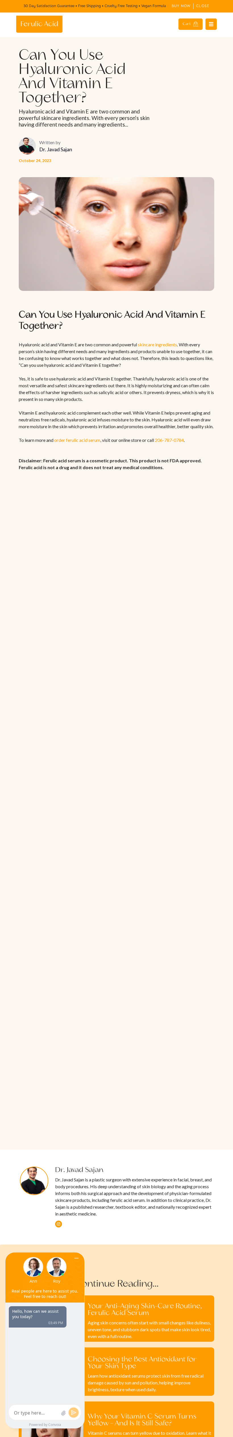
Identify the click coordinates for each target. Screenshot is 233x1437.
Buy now (181, 6)
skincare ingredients (157, 344)
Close (202, 6)
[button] (190, 24)
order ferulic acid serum (77, 440)
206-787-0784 (169, 440)
